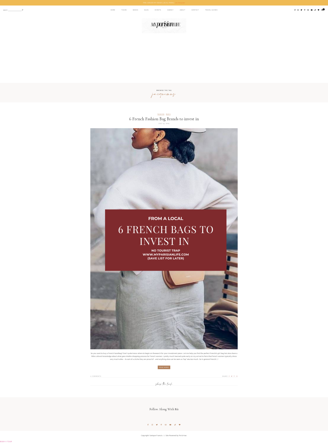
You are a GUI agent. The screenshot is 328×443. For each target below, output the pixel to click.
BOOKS (135, 10)
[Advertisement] (164, 63)
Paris (168, 114)
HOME (113, 10)
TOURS (124, 10)
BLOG (146, 10)
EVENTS (158, 10)
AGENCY (170, 10)
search (5, 10)
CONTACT (195, 10)
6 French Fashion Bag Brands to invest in (164, 119)
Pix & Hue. (183, 435)
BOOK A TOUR (6, 441)
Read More (164, 367)
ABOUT (182, 10)
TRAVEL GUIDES (211, 10)
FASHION (161, 114)
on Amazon (180, 3)
